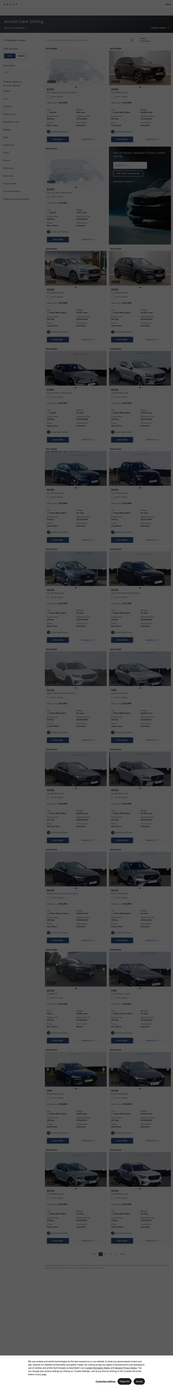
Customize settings (105, 1381)
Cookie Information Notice (97, 1367)
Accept (139, 1381)
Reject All (124, 1381)
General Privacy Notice (126, 1367)
